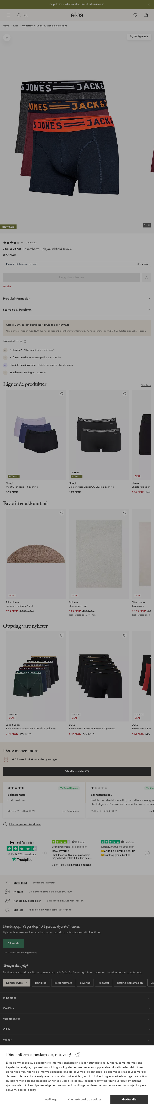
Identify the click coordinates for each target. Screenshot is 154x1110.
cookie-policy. (27, 1089)
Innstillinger (51, 1099)
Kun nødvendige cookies (84, 1099)
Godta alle (129, 1099)
